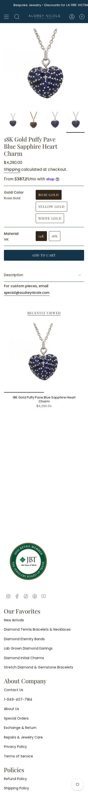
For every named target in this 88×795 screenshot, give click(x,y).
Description (13, 274)
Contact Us (13, 689)
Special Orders (16, 718)
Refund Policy (15, 778)
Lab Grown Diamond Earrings (28, 648)
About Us (11, 708)
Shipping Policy (16, 788)
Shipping (12, 169)
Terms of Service (18, 756)
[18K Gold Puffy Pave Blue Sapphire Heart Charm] (44, 356)
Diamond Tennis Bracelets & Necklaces (37, 629)
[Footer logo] (28, 561)
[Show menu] (6, 16)
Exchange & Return (20, 727)
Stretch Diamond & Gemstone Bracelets (38, 667)
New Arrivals (14, 620)
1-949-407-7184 (18, 699)
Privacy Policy (15, 746)
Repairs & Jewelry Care (23, 737)
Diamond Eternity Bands (24, 639)
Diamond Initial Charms (24, 657)
